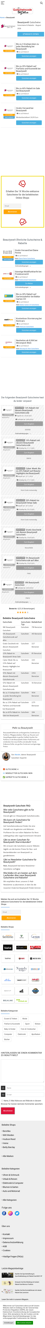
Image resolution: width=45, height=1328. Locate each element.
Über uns (6, 1226)
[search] (41, 3)
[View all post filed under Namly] (21, 969)
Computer (8, 1034)
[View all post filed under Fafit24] (35, 969)
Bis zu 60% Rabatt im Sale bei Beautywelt (28, 89)
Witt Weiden (8, 1135)
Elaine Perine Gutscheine (27, 258)
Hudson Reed (9, 1139)
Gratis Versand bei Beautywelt (24, 109)
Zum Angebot (29, 424)
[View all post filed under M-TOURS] (35, 936)
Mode (24, 1019)
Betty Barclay (9, 1147)
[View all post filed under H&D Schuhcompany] (35, 947)
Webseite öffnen (32, 34)
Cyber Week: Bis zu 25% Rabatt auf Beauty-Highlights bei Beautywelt (28, 471)
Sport (27, 1024)
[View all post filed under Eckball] (21, 1000)
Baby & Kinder (9, 1029)
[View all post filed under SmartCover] (21, 980)
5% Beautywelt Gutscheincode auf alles (27, 559)
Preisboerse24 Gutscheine (27, 280)
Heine (5, 1143)
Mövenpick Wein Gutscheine (29, 348)
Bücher (7, 1039)
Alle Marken (8, 1156)
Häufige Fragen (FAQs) (13, 1256)
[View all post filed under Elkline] (7, 1000)
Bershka (6, 1131)
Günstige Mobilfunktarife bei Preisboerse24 (28, 272)
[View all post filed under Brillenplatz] (7, 969)
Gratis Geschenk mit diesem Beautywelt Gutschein (28, 532)
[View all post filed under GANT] (7, 991)
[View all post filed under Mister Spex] (35, 958)
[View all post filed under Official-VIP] (21, 947)
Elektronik (22, 1034)
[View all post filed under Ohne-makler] (7, 980)
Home (2, 18)
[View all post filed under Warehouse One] (21, 991)
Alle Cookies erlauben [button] (24, 1323)
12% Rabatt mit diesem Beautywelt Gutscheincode (27, 410)
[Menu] (3, 3)
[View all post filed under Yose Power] (21, 936)
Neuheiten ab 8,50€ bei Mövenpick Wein (26, 341)
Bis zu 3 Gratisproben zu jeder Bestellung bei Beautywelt (27, 46)
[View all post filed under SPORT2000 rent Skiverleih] (21, 958)
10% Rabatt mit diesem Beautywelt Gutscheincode (28, 442)
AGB (5, 1246)
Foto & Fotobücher (28, 1029)
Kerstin (17, 754)
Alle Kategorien (10, 1200)
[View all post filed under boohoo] (7, 958)
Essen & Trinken (10, 1019)
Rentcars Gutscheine (27, 327)
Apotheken (36, 1034)
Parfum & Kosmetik (12, 1024)
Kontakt (6, 1234)
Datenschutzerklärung (13, 1242)
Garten (15, 1187)
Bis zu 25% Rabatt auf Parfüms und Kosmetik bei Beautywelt (28, 68)
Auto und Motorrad (11, 1191)
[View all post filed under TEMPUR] (7, 947)
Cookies (6, 1250)
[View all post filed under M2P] (35, 980)
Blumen (6, 1187)
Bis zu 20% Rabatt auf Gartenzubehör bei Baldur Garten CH (28, 296)
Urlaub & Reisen (10, 1179)
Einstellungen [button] (8, 1323)
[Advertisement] (22, 151)
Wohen (37, 1024)
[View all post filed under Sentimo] (7, 936)
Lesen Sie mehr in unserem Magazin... (15, 1299)
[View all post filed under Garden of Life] (35, 991)
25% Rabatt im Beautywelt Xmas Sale (27, 501)
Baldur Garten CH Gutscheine (29, 305)
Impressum (8, 1238)
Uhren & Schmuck (11, 1175)
